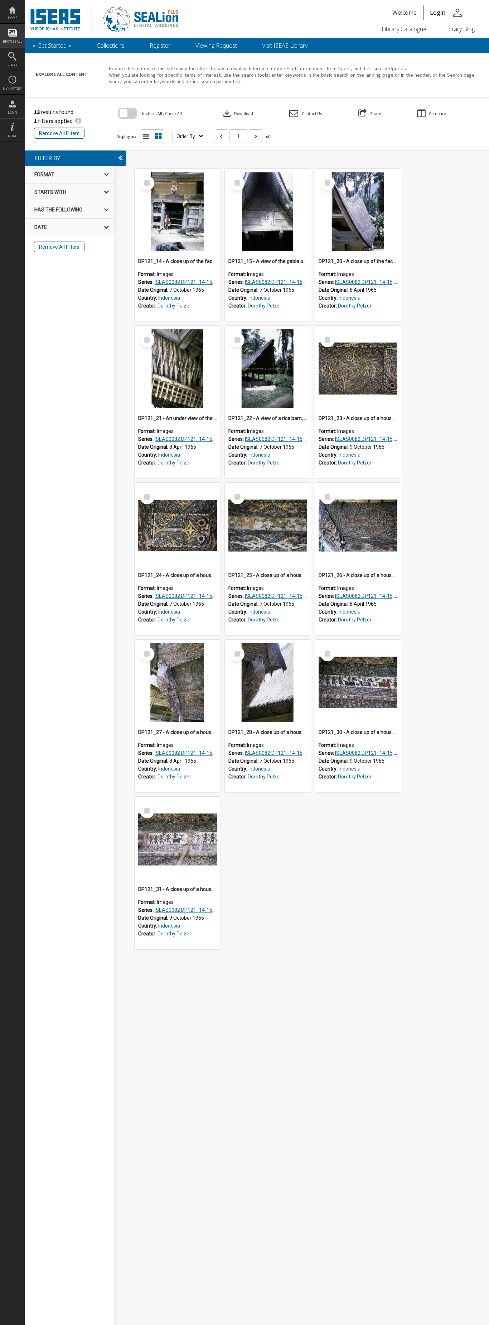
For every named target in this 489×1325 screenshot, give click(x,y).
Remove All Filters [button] (59, 133)
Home (12, 17)
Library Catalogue (404, 29)
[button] (305, 113)
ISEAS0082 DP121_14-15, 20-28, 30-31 (199, 282)
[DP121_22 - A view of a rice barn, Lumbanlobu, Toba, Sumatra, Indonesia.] (267, 368)
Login (12, 112)
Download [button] (237, 113)
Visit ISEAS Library (285, 45)
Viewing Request (216, 45)
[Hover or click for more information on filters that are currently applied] (78, 120)
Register (160, 45)
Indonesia (169, 298)
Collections (111, 45)
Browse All (12, 41)
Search (12, 65)
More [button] (12, 136)
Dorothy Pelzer (174, 306)
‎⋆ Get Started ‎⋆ (52, 45)
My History (12, 88)
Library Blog (459, 29)
